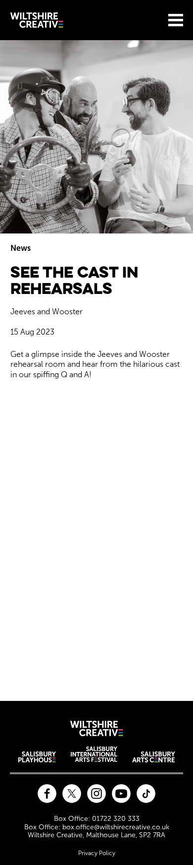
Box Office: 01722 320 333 (97, 819)
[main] (96, 364)
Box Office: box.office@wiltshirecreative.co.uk (96, 827)
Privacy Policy (96, 853)
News (20, 248)
